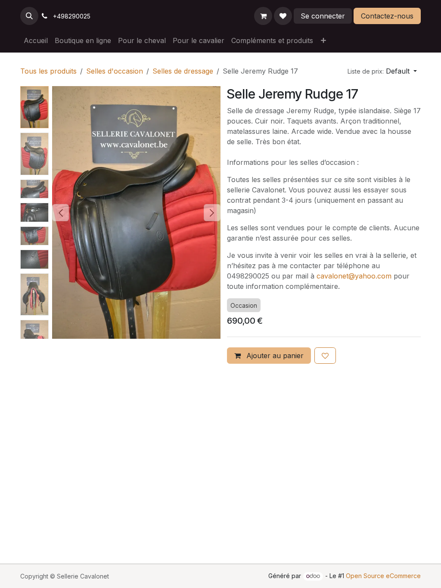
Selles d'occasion (114, 71)
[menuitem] (35, 40)
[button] (29, 16)
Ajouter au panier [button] (274, 355)
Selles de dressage (182, 71)
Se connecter (323, 16)
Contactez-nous (387, 16)
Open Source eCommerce (383, 575)
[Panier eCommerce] (263, 16)
